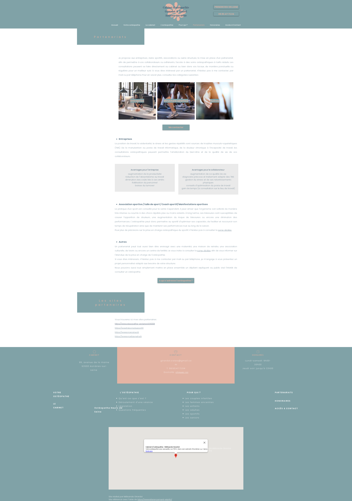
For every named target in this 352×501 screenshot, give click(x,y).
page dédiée (204, 250)
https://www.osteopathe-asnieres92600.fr (135, 323)
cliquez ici (182, 372)
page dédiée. (225, 230)
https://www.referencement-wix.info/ (155, 499)
